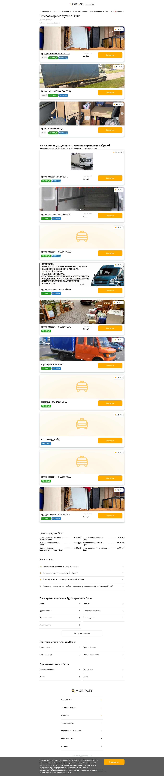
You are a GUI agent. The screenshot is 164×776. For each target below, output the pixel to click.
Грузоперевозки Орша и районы (56, 289)
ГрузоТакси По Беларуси (52, 129)
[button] (80, 48)
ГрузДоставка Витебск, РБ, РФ (55, 53)
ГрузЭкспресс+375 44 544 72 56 (56, 91)
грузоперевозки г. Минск (52, 364)
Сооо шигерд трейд (50, 439)
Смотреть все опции (82, 633)
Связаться (110, 55)
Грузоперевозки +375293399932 (56, 477)
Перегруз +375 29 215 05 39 (54, 402)
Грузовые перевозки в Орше (101, 11)
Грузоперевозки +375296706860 (56, 252)
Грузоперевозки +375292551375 (56, 327)
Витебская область (79, 11)
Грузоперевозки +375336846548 (56, 214)
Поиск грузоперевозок (60, 11)
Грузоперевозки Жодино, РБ (54, 177)
